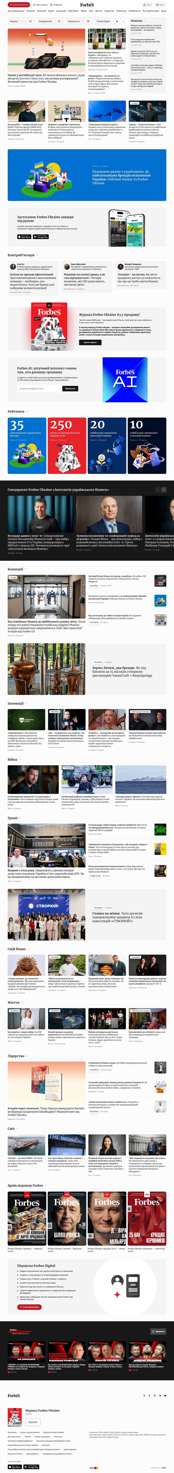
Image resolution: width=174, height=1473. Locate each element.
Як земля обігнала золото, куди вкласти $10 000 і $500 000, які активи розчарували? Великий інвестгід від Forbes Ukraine (46, 78)
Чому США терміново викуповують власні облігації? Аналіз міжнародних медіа (66, 1162)
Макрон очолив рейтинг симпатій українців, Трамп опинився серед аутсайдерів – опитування (146, 27)
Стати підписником (31, 1307)
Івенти (28, 1437)
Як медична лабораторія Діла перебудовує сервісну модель (114, 616)
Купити (33, 1422)
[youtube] (165, 1395)
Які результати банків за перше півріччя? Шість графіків (117, 827)
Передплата (74, 21)
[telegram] (160, 1395)
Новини (31, 11)
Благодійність (32, 1454)
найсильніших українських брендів (25, 431)
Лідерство (109, 11)
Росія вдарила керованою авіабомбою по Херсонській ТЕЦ (145, 40)
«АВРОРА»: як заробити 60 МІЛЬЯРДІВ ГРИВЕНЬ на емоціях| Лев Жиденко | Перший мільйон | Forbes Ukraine (26, 1367)
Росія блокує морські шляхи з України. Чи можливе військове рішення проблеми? (140, 799)
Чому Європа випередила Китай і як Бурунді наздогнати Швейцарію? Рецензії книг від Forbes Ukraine (46, 1112)
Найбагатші (135, 11)
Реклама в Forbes (15, 1454)
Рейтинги (121, 11)
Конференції (57, 5)
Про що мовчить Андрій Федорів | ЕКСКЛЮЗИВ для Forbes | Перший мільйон (146, 1366)
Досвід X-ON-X (147, 981)
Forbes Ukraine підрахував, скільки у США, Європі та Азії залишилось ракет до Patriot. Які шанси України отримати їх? (85, 800)
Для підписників (16, 11)
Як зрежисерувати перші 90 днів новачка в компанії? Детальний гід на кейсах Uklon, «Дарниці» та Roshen (117, 1085)
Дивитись (160, 1332)
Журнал (14, 21)
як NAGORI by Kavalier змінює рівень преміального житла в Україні (66, 1036)
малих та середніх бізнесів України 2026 (65, 431)
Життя (98, 11)
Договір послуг (14, 1437)
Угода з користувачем (30, 1432)
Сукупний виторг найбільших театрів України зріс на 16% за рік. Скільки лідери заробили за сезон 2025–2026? (105, 1037)
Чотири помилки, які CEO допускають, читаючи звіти (84, 279)
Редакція (46, 1445)
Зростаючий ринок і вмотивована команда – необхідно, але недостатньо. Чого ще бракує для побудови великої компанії (33, 281)
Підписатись (70, 388)
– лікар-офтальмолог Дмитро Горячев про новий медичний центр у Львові (66, 982)
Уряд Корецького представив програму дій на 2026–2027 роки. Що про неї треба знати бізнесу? (116, 869)
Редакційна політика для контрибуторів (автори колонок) (34, 1449)
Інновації (61, 11)
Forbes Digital (103, 21)
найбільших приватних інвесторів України (103, 431)
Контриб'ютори (151, 11)
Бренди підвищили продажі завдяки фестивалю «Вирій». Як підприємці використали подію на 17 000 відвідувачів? (26, 983)
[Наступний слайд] (123, 21)
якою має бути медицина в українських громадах (147, 1035)
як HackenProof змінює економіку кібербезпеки (147, 735)
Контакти (12, 1432)
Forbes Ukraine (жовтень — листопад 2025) (146, 1249)
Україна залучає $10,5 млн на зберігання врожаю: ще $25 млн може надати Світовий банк (145, 53)
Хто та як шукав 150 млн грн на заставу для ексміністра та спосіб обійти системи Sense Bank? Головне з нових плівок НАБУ (117, 848)
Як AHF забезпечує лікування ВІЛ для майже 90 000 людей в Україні (26, 1035)
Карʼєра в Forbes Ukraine (53, 1432)
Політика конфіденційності (20, 1441)
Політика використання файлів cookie (53, 1441)
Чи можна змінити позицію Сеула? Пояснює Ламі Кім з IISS (106, 1165)
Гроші (51, 11)
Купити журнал (42, 5)
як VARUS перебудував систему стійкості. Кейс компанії (117, 1064)
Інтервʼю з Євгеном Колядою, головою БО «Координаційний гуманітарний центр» (113, 1104)
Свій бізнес (73, 11)
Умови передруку (42, 1437)
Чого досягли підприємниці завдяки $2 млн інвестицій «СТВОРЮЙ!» (117, 917)
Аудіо (163, 11)
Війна (84, 11)
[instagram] (154, 1395)
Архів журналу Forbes (25, 1185)
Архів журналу (70, 1449)
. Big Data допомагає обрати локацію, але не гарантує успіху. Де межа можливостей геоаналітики (106, 982)
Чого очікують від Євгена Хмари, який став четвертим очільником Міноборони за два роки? (33, 800)
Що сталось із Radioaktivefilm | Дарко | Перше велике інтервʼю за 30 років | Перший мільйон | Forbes (66, 1367)
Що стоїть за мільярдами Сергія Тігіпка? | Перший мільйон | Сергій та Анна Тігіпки (105, 1366)
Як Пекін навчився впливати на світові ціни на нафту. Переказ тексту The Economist (25, 1162)
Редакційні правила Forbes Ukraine (23, 1445)
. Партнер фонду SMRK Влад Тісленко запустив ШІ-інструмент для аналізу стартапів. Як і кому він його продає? (25, 129)
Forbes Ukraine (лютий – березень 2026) (65, 1249)
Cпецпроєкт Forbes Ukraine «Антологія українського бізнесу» (58, 490)
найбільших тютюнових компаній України (144, 431)
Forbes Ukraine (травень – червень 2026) (25, 1249)
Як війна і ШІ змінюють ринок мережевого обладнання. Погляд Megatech (117, 579)
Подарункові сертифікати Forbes (57, 1454)
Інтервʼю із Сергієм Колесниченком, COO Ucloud (66, 738)
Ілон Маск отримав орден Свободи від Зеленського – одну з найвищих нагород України (147, 67)
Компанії (41, 11)
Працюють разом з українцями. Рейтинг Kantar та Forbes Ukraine (121, 177)
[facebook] (149, 1395)
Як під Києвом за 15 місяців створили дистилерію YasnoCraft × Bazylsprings (122, 671)
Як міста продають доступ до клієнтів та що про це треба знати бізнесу (139, 278)
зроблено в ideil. (158, 1468)
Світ (91, 11)
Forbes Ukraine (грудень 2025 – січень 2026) (106, 1249)
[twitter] (144, 1395)
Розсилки (58, 1437)
